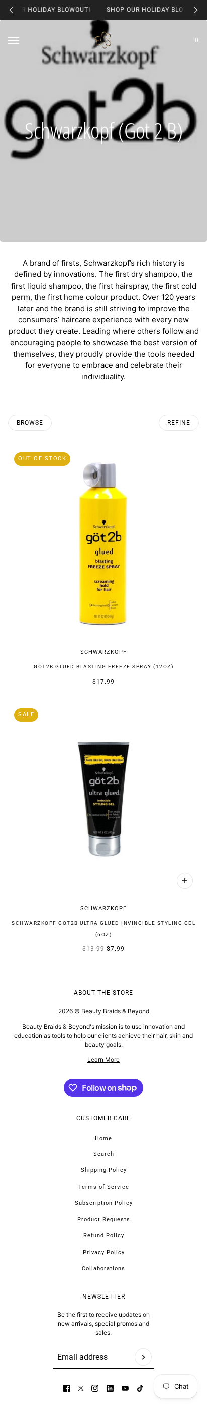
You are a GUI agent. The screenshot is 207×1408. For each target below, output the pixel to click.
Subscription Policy (104, 1203)
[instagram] (94, 1388)
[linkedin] (110, 1388)
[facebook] (66, 1388)
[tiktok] (140, 1388)
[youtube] (125, 1388)
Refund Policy (103, 1235)
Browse (30, 422)
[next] (196, 10)
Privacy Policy (104, 1252)
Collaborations (103, 1268)
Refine (178, 422)
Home (103, 1138)
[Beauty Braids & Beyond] (103, 40)
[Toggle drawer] (13, 40)
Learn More (103, 1059)
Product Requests (103, 1219)
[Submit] (143, 1357)
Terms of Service (103, 1187)
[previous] (11, 10)
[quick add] (185, 881)
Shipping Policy (104, 1170)
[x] (80, 1388)
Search (103, 1154)
